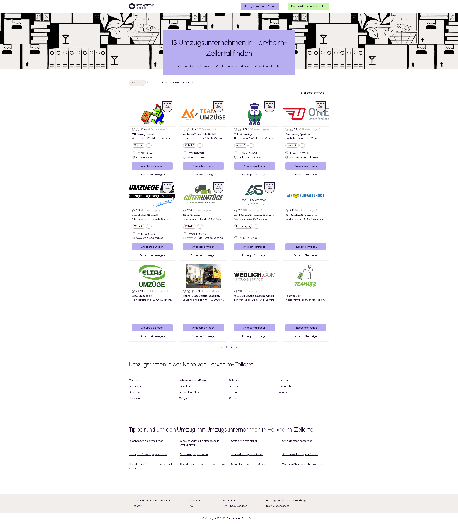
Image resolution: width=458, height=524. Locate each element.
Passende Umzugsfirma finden (146, 440)
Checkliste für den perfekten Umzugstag (203, 464)
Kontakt (138, 505)
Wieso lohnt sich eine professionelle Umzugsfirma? (199, 442)
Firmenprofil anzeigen (152, 174)
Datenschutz (229, 500)
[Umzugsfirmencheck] (142, 6)
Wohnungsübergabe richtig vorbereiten (304, 464)
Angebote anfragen (152, 165)
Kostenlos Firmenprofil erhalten (308, 6)
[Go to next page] (236, 347)
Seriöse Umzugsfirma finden (247, 454)
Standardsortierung (312, 92)
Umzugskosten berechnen (297, 440)
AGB (191, 505)
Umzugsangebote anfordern (260, 6)
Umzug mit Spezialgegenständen (148, 454)
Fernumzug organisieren (194, 454)
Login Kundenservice (277, 505)
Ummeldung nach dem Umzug (248, 464)
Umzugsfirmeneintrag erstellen (152, 500)
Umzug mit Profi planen (244, 440)
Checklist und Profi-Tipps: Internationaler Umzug (151, 466)
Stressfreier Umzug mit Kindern (300, 454)
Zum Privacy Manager (234, 505)
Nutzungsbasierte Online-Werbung (286, 500)
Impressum (195, 500)
